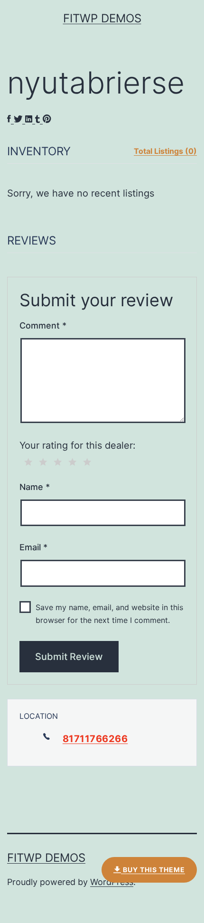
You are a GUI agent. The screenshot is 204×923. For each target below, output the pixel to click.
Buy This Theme (153, 870)
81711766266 (95, 738)
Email (33, 547)
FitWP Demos (102, 18)
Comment (42, 325)
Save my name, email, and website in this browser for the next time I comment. (109, 614)
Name (34, 487)
